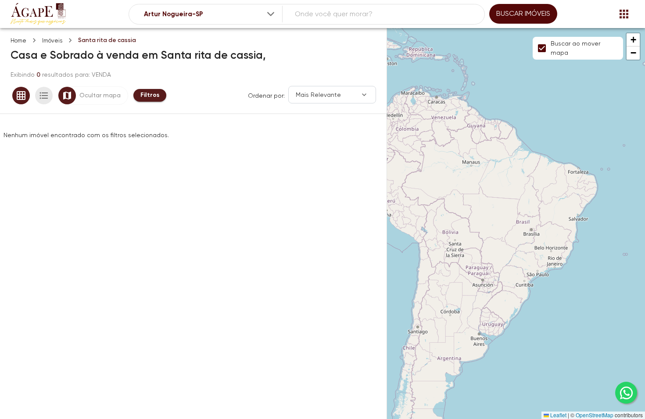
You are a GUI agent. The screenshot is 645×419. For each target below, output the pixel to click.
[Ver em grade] (21, 95)
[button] (633, 39)
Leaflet (557, 415)
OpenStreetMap (594, 415)
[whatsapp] (626, 393)
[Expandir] (271, 14)
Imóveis (52, 40)
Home (18, 40)
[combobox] (210, 14)
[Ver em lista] (44, 95)
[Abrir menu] (624, 14)
